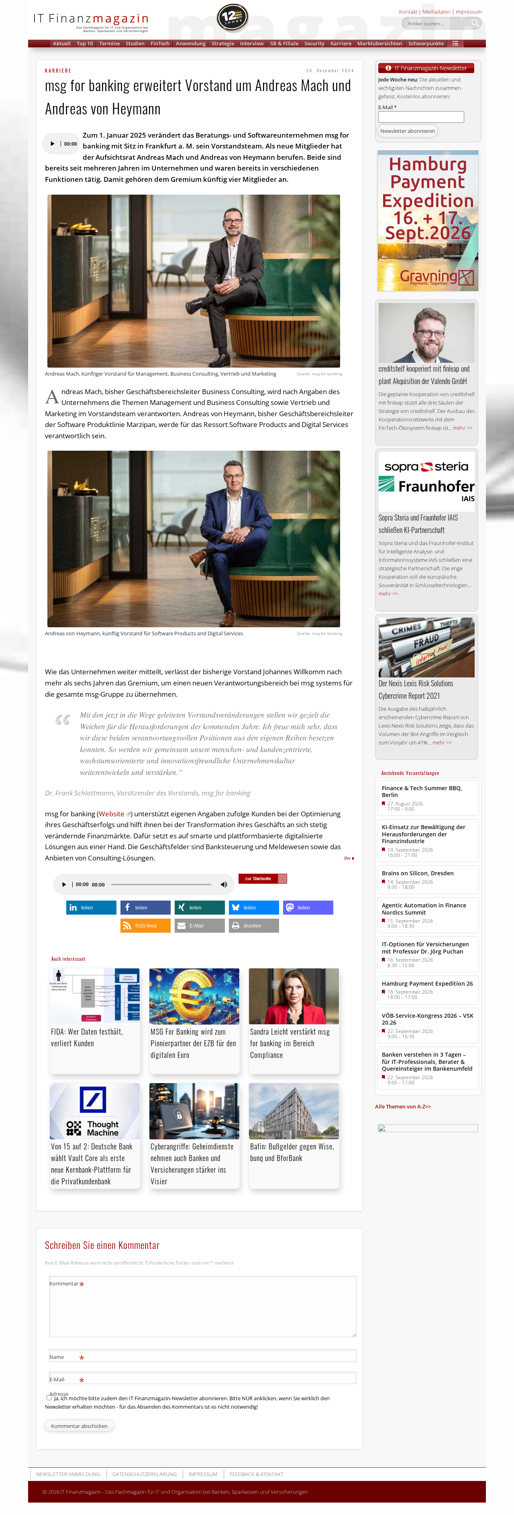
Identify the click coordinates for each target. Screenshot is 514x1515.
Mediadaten (436, 11)
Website (111, 813)
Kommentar (66, 1285)
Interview (252, 43)
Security (314, 43)
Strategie (223, 43)
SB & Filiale (284, 43)
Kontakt (408, 11)
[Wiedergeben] (52, 143)
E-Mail (387, 107)
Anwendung (191, 43)
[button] (455, 43)
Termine (109, 43)
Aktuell (62, 43)
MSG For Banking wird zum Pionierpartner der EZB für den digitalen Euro (193, 1043)
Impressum (469, 11)
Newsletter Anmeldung (68, 1474)
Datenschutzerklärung (144, 1474)
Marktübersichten (379, 43)
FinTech (160, 43)
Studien (135, 43)
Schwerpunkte (426, 43)
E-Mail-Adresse (66, 1386)
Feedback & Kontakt (257, 1474)
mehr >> (462, 427)
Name (66, 1358)
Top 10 (85, 43)
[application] (61, 144)
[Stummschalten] (224, 884)
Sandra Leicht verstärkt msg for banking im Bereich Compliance (290, 1043)
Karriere (340, 43)
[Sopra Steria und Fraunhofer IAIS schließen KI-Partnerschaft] (427, 482)
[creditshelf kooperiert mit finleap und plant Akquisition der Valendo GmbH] (427, 333)
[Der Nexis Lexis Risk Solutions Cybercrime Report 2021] (427, 647)
